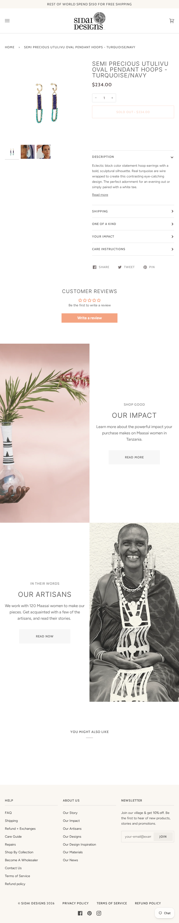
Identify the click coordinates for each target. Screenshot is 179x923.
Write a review (89, 318)
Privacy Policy (75, 903)
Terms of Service (17, 876)
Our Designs (72, 836)
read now (45, 636)
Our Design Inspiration (79, 844)
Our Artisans (72, 828)
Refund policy (15, 884)
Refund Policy (148, 903)
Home (9, 47)
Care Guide (13, 836)
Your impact (103, 236)
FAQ (8, 813)
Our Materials (73, 852)
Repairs (10, 844)
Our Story (70, 813)
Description (103, 157)
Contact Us (13, 868)
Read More (134, 457)
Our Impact (71, 821)
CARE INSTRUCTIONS (108, 249)
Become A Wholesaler (21, 860)
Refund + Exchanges (20, 828)
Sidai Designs (33, 903)
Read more (100, 195)
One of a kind (104, 224)
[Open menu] (12, 20)
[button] (133, 128)
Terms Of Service (112, 903)
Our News (70, 860)
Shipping (100, 211)
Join (163, 836)
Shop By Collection (19, 852)
